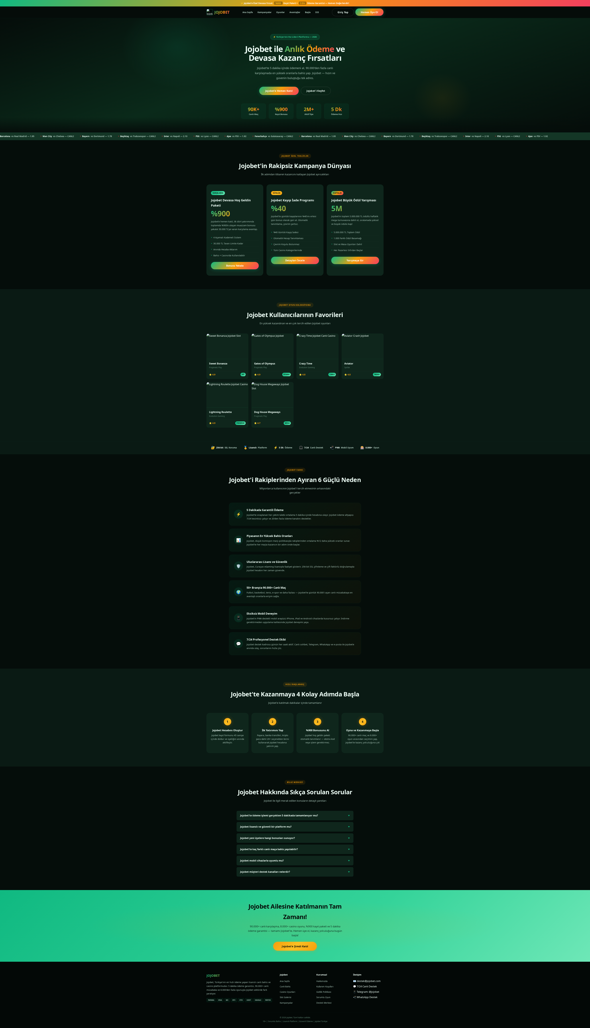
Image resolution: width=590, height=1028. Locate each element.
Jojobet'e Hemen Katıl (279, 91)
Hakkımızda (322, 981)
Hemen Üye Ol (369, 12)
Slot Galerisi (285, 997)
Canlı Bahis (285, 986)
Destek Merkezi (323, 1002)
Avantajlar (294, 12)
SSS (317, 12)
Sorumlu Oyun (323, 997)
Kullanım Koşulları (324, 986)
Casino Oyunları (287, 992)
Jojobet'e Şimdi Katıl (295, 946)
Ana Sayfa (247, 12)
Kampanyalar (264, 12)
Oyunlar (280, 12)
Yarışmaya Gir (355, 260)
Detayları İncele (295, 260)
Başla (308, 12)
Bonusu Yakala (235, 265)
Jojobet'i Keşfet (316, 90)
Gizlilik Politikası (323, 992)
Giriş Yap (343, 12)
